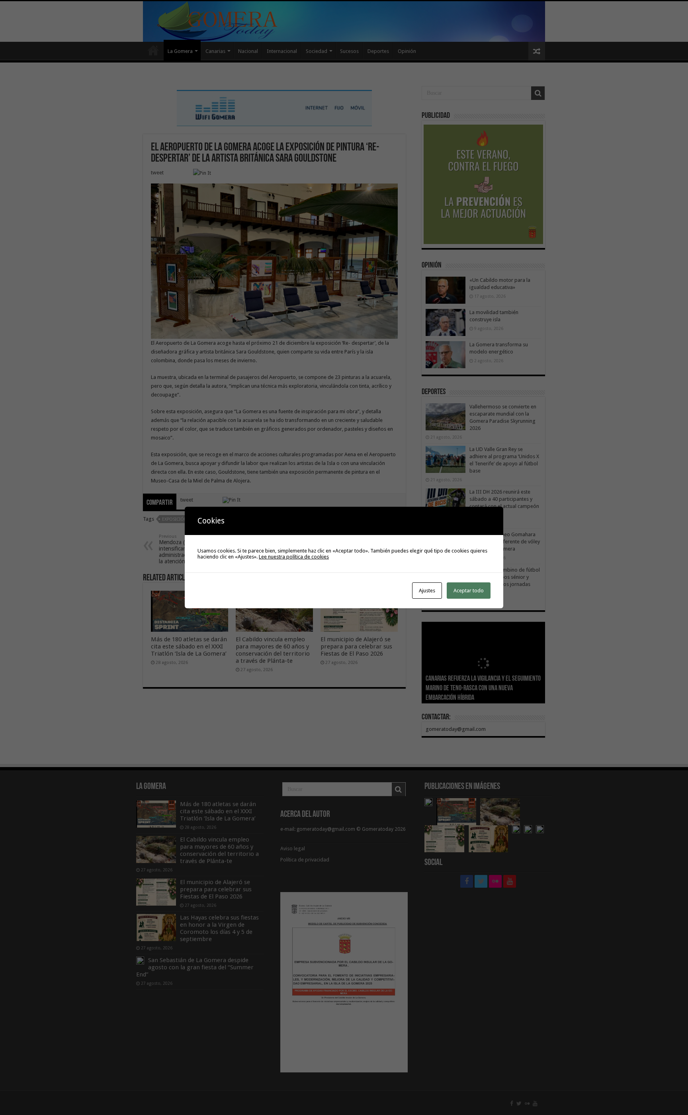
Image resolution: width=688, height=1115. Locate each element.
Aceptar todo (468, 591)
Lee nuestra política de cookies (294, 557)
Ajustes (427, 591)
